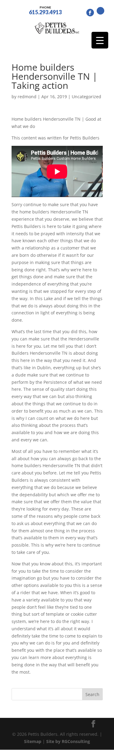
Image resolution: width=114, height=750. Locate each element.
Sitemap (32, 741)
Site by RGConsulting (68, 741)
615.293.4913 (45, 10)
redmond (27, 96)
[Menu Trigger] (100, 40)
